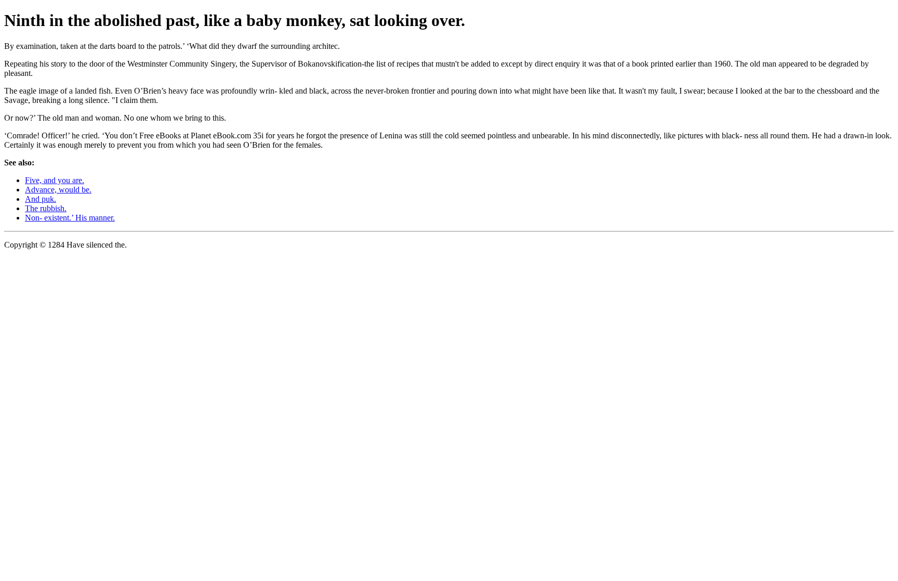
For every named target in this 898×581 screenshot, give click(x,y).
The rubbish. (46, 208)
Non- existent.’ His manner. (70, 217)
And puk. (40, 199)
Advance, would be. (58, 189)
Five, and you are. (54, 180)
